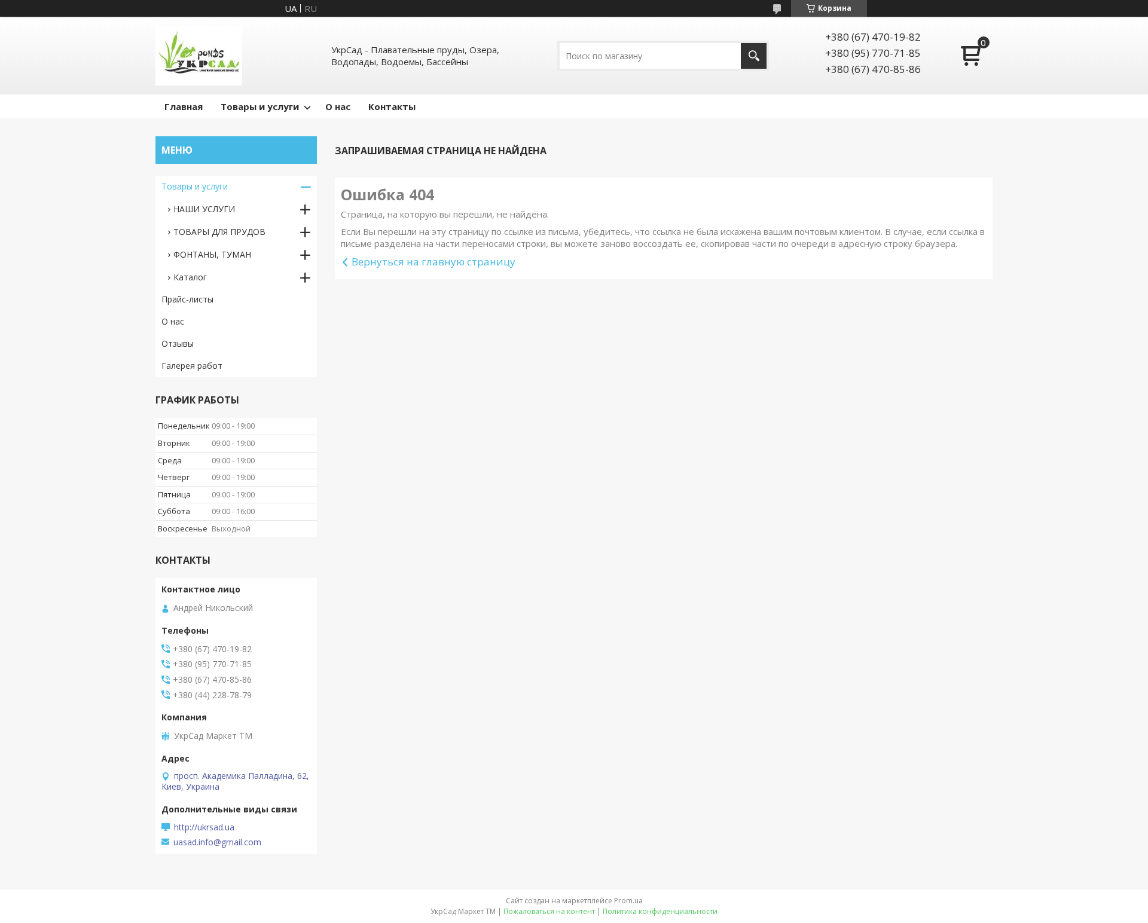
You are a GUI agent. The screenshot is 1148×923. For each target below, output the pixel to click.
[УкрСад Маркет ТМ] (198, 55)
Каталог (190, 277)
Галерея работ (191, 365)
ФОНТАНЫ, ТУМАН (212, 254)
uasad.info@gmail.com (217, 842)
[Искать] (754, 56)
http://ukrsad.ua (204, 827)
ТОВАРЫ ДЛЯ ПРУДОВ (219, 231)
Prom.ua (628, 901)
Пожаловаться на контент (549, 911)
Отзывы (177, 343)
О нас (337, 106)
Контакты (392, 106)
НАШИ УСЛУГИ (204, 209)
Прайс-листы (187, 299)
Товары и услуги (260, 106)
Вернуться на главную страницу (433, 261)
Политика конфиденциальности (660, 911)
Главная (183, 106)
